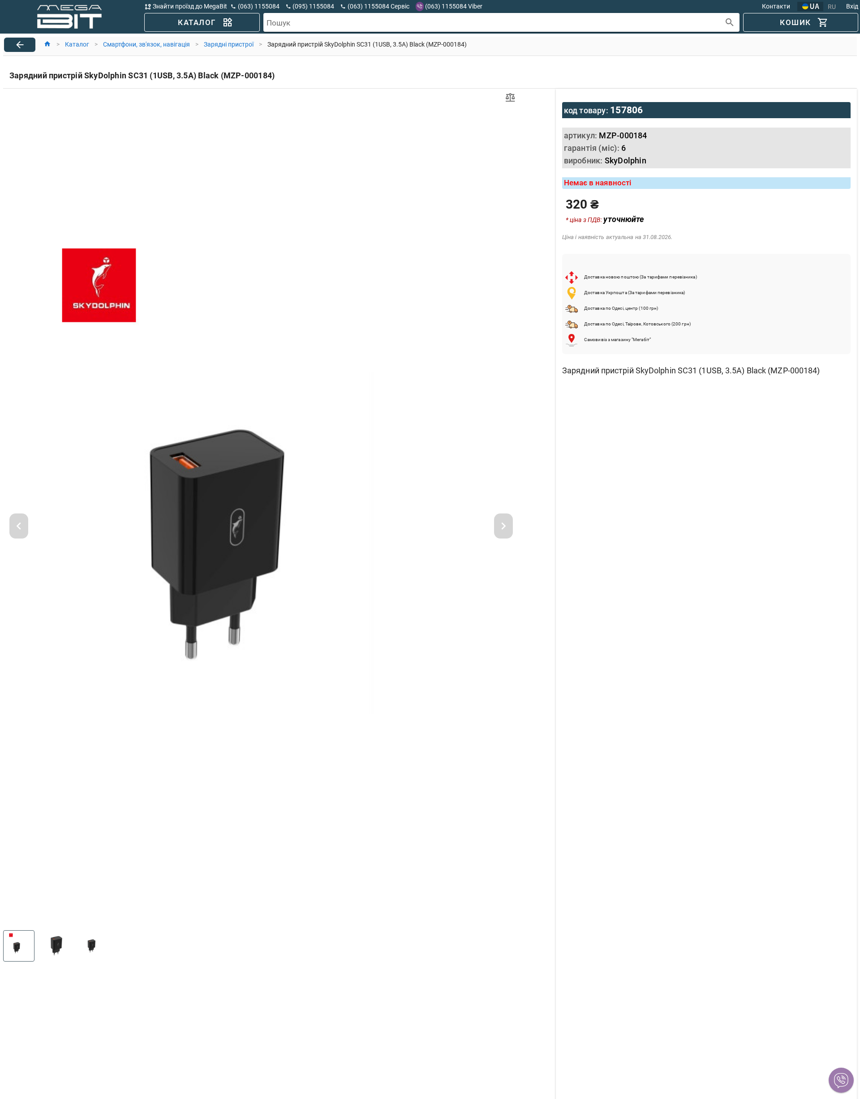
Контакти (776, 6)
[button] (841, 1080)
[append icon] (729, 22)
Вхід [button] (852, 6)
